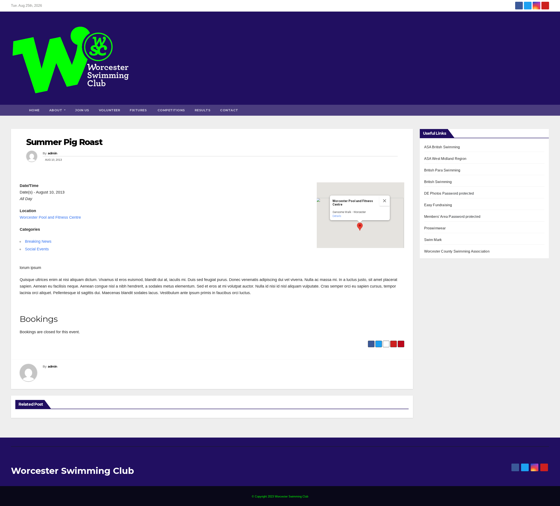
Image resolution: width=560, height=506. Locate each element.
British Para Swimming (442, 170)
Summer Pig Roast (64, 142)
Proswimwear (435, 228)
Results (203, 110)
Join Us (82, 110)
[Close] (384, 200)
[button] (546, 110)
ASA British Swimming (442, 147)
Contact (229, 110)
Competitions (170, 110)
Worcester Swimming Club (72, 470)
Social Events (37, 249)
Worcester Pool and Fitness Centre (50, 217)
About (56, 110)
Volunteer (109, 110)
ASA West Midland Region (445, 159)
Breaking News (38, 241)
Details (336, 216)
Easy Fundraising (438, 205)
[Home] (17, 110)
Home (34, 110)
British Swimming (438, 182)
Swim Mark (433, 240)
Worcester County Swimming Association (457, 251)
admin (52, 153)
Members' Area (436, 216)
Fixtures (138, 110)
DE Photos (432, 193)
